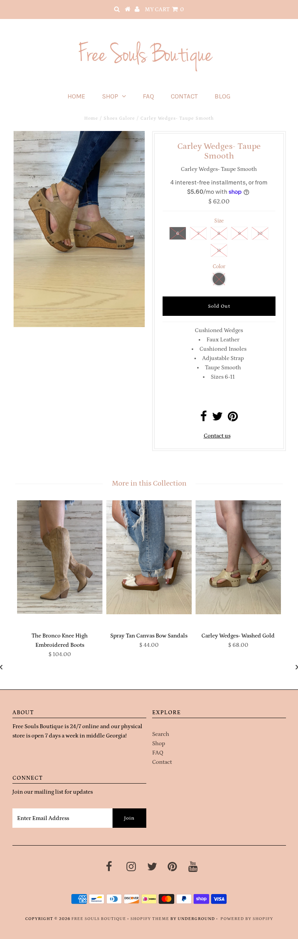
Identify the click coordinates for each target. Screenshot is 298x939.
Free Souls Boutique (98, 919)
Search (160, 734)
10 (260, 233)
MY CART (164, 9)
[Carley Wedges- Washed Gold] (238, 557)
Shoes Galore (119, 118)
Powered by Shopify (246, 919)
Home (76, 96)
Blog (222, 96)
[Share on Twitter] (217, 418)
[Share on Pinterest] (233, 418)
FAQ (148, 96)
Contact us (217, 435)
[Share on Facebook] (203, 418)
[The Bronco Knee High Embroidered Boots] (59, 557)
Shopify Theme (149, 919)
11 (219, 250)
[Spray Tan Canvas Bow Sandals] (149, 557)
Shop (110, 96)
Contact (184, 96)
